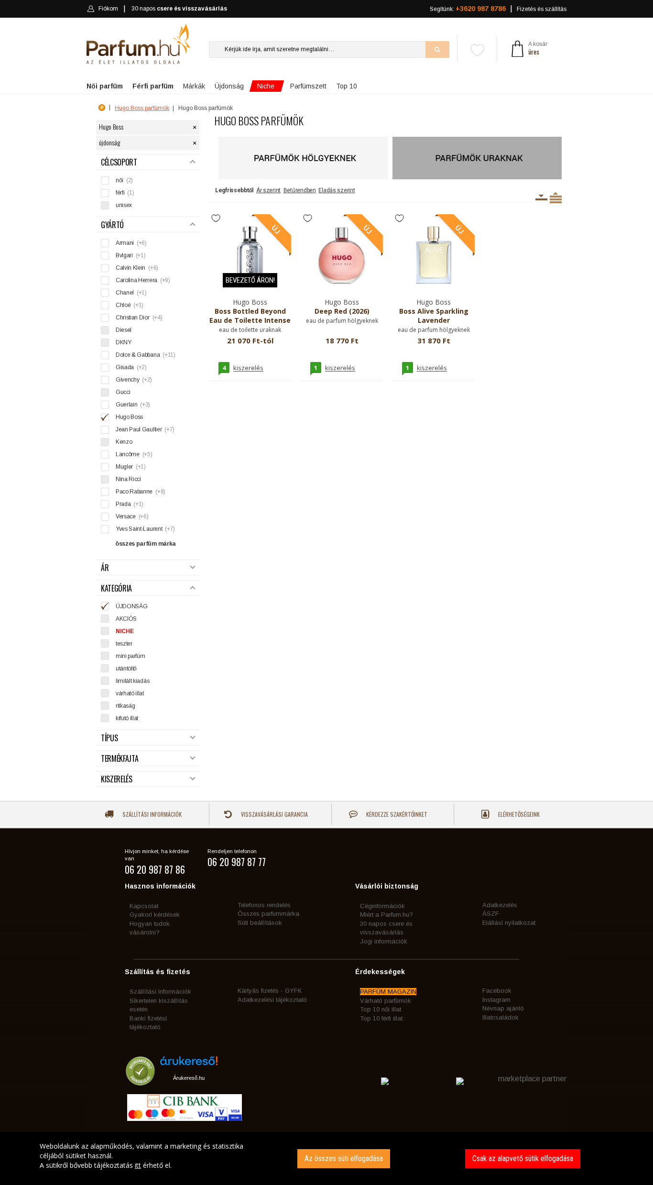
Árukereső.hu (189, 1078)
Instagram (496, 999)
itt (138, 1165)
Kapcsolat (144, 906)
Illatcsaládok (500, 1017)
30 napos (179, 8)
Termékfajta (119, 758)
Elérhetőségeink (518, 814)
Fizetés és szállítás (541, 9)
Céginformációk (382, 906)
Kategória (116, 588)
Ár (105, 567)
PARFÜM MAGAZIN (388, 991)
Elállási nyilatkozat (508, 922)
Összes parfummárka (268, 913)
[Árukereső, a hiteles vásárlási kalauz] (140, 1081)
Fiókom (108, 8)
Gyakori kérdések (155, 914)
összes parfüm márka (145, 544)
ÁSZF (490, 913)
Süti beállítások (260, 922)
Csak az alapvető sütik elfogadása (522, 1158)
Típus (109, 738)
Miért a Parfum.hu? (386, 914)
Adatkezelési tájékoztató (272, 999)
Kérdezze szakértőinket (396, 814)
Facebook (497, 990)
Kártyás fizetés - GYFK (270, 990)
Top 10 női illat (380, 1009)
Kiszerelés (116, 779)
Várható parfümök (385, 1000)
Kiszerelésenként (541, 197)
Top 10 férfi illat (381, 1018)
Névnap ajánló (503, 1008)
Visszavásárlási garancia (273, 814)
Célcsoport (119, 162)
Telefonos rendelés (264, 905)
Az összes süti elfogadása (344, 1158)
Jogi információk (383, 941)
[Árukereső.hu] (189, 1064)
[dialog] (326, 1158)
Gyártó (112, 224)
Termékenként (556, 197)
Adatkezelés (499, 905)
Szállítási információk (151, 814)
